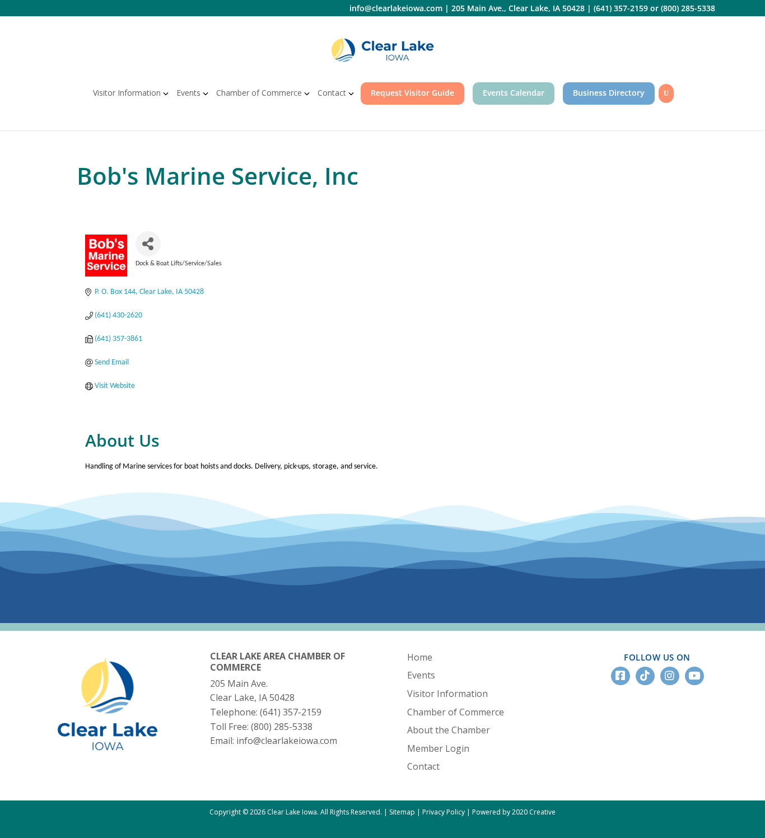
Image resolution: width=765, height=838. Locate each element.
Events (188, 92)
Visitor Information (127, 92)
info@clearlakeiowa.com (395, 8)
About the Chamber (448, 730)
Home (419, 657)
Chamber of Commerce (259, 92)
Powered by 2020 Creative (514, 812)
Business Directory (609, 92)
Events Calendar (513, 92)
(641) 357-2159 (621, 8)
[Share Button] (148, 243)
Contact (332, 92)
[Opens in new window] (382, 49)
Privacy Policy (443, 812)
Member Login (438, 748)
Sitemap (402, 812)
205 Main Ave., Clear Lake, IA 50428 (518, 8)
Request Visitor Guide (412, 92)
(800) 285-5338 (688, 8)
